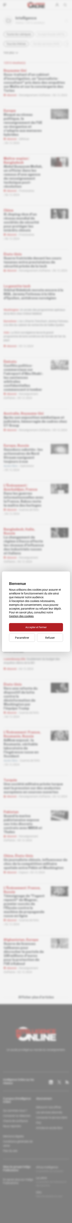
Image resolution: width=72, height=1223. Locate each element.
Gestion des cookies (21, 616)
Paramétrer (22, 637)
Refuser (50, 637)
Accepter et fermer (36, 627)
